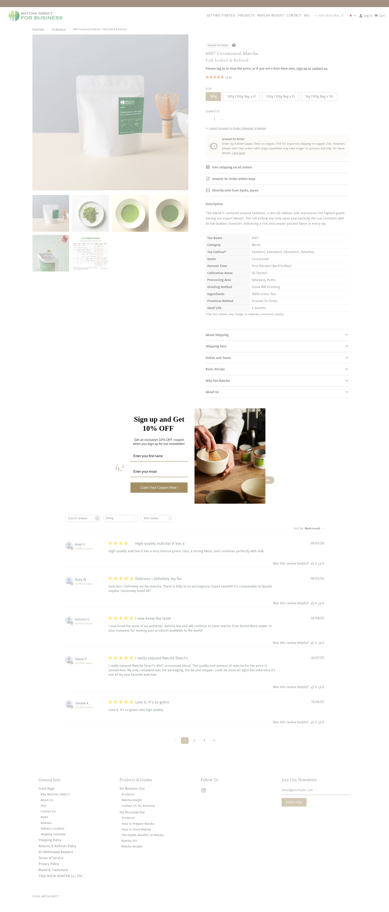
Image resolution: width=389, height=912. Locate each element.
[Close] (260, 413)
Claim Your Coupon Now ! (159, 487)
